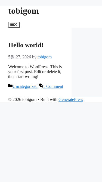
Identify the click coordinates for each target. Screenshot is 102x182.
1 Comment (53, 86)
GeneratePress (70, 99)
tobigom (23, 11)
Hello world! (26, 45)
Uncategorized (25, 86)
